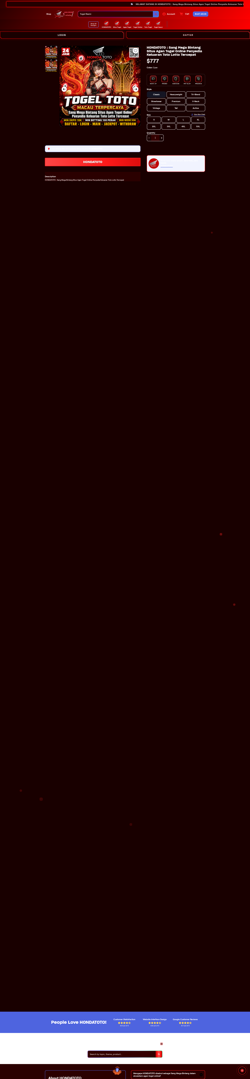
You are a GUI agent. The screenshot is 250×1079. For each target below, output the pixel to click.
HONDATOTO (92, 162)
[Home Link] (64, 14)
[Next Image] (135, 89)
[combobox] (115, 14)
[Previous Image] (64, 89)
